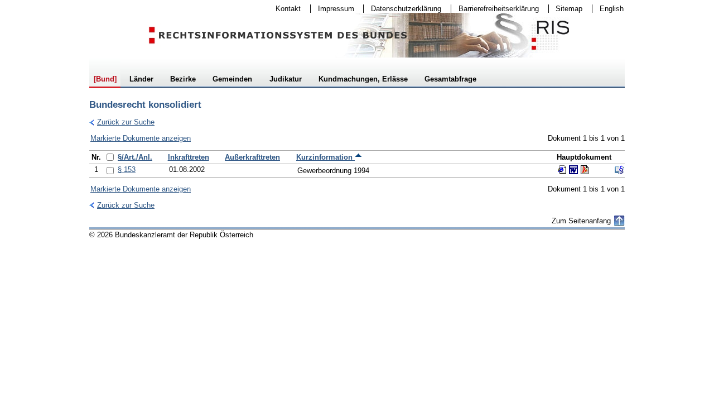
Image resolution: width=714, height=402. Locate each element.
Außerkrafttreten (252, 157)
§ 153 (127, 169)
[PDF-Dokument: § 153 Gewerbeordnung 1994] (584, 169)
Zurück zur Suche (122, 122)
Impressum (332, 8)
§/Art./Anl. (135, 157)
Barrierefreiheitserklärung (495, 8)
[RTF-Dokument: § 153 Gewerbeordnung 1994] (573, 169)
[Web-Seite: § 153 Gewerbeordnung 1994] (562, 169)
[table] (357, 164)
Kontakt (284, 8)
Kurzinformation (325, 157)
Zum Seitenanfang (581, 221)
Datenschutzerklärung (402, 8)
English (612, 8)
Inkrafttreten (188, 157)
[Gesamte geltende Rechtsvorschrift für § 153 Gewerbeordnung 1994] (619, 169)
